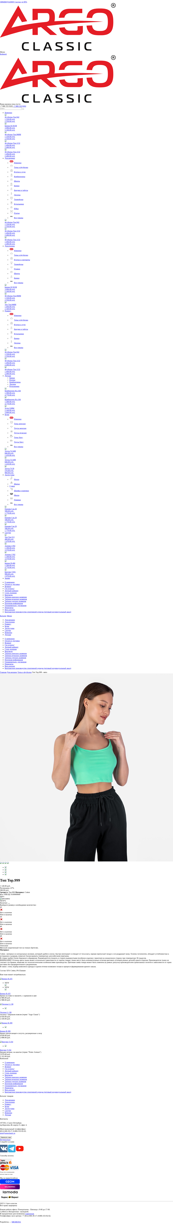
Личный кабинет (11, 591)
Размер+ (8, 311)
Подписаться (5, 1140)
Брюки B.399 (5, 1031)
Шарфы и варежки (21, 491)
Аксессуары (9, 475)
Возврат (8, 586)
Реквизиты (9, 608)
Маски (16, 495)
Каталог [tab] (3, 616)
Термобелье (18, 199)
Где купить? (9, 589)
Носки (16, 479)
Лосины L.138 (5, 1012)
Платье (17, 213)
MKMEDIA (16, 1222)
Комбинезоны (19, 177)
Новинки (8, 113)
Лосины (17, 195)
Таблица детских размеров (15, 601)
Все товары (18, 218)
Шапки (17, 484)
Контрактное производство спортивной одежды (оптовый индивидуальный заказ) (38, 612)
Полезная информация (14, 603)
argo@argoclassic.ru (7, 1133)
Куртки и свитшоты (22, 260)
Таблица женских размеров (16, 597)
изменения (29, 1214)
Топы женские (20, 424)
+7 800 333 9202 (19, 106)
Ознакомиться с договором (15, 606)
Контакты (9, 595)
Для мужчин (10, 246)
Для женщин (10, 158)
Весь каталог (10, 610)
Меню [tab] (9, 616)
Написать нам (6, 1137)
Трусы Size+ (19, 442)
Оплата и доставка (12, 584)
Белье (7, 415)
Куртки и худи (20, 172)
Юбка (16, 209)
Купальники (19, 204)
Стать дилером (11, 593)
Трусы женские (20, 428)
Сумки (12, 486)
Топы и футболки (21, 167)
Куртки (12, 380)
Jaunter (7, 578)
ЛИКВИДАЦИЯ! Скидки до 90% (13, 2)
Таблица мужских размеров (16, 599)
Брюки (16, 186)
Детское (8, 376)
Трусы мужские (20, 433)
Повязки (17, 500)
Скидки (8, 533)
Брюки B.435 (5, 994)
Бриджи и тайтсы (21, 190)
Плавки (17, 269)
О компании (10, 582)
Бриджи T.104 (5, 1050)
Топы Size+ (18, 437)
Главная (3, 672)
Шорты (17, 181)
